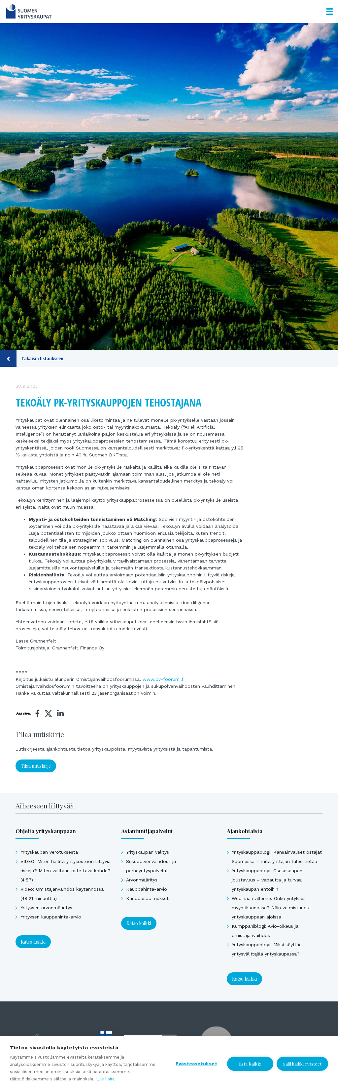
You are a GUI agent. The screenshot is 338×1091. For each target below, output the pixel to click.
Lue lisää (105, 1078)
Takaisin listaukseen (42, 358)
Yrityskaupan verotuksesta (49, 852)
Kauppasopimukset (147, 898)
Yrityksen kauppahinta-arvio (50, 916)
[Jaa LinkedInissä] (60, 713)
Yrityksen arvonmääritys (46, 907)
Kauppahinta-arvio (146, 889)
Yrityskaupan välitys (147, 852)
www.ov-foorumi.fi (164, 679)
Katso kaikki (33, 942)
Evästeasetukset (196, 1063)
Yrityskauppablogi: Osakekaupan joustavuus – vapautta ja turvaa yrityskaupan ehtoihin (267, 880)
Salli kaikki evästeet (302, 1064)
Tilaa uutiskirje (36, 766)
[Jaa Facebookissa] (38, 713)
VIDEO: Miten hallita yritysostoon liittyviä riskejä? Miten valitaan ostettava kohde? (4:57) (65, 870)
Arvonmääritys (141, 879)
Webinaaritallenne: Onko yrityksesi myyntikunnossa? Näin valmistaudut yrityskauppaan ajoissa (271, 907)
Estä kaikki (250, 1064)
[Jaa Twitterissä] (48, 714)
